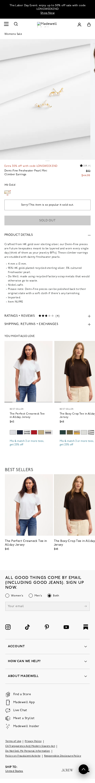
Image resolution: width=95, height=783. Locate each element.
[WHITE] (27, 432)
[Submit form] (85, 606)
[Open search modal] (16, 24)
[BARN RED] (34, 432)
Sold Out (47, 220)
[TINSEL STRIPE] (77, 432)
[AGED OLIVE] (41, 432)
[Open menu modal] (6, 24)
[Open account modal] (79, 24)
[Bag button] (89, 24)
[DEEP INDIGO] (20, 432)
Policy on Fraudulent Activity (23, 756)
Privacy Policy (33, 741)
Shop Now (47, 13)
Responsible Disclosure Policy (62, 756)
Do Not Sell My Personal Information (27, 751)
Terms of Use (13, 741)
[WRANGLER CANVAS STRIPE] (48, 432)
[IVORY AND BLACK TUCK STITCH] (91, 432)
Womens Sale (13, 34)
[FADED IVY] (70, 432)
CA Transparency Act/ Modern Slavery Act (30, 746)
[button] (83, 769)
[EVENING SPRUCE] (63, 432)
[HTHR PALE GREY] (13, 432)
